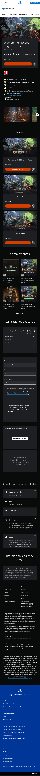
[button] (14, 95)
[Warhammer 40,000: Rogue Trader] (16, 114)
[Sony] (36, 775)
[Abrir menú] (2, 3)
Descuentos (23, 14)
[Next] (37, 114)
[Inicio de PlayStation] (20, 2)
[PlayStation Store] (8, 8)
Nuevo (4, 14)
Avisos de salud (8, 636)
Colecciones (13, 14)
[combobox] (20, 364)
